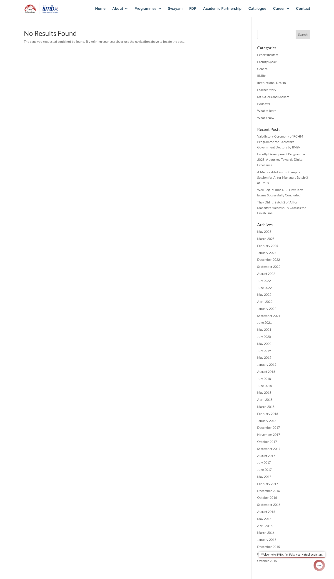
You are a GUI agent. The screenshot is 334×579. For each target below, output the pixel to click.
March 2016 (265, 532)
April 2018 (264, 399)
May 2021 (264, 329)
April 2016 (264, 526)
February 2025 (267, 246)
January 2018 (266, 421)
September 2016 (268, 504)
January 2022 (266, 309)
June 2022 (264, 288)
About (117, 9)
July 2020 (264, 336)
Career (279, 9)
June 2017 (264, 469)
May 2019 (264, 357)
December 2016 (268, 491)
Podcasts (263, 104)
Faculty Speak (267, 62)
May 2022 (264, 294)
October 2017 (267, 442)
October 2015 (267, 561)
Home (100, 9)
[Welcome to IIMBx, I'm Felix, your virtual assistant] (319, 565)
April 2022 (264, 301)
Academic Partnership (222, 9)
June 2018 (264, 386)
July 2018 (264, 379)
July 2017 (264, 462)
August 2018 (266, 371)
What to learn (267, 111)
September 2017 (268, 449)
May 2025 (264, 231)
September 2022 (268, 266)
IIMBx (261, 76)
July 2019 (264, 351)
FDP (192, 9)
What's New (265, 118)
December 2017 (268, 427)
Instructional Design (271, 83)
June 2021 (264, 322)
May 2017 (264, 477)
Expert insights (267, 55)
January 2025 (266, 253)
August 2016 (266, 512)
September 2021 (268, 316)
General (262, 69)
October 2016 (267, 497)
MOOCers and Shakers (273, 97)
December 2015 (268, 547)
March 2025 (265, 239)
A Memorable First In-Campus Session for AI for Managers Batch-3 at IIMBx (282, 177)
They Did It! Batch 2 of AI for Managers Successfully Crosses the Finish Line (281, 207)
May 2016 (264, 519)
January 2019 (266, 364)
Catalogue (257, 9)
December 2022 (268, 259)
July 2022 (264, 281)
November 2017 (268, 434)
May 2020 (264, 344)
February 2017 (267, 484)
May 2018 (264, 392)
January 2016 (266, 539)
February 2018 (267, 414)
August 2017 (266, 456)
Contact (303, 9)
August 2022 (266, 274)
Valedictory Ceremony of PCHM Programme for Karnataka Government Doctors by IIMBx (280, 141)
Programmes (146, 9)
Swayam (175, 9)
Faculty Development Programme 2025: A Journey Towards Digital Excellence (281, 159)
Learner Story (266, 90)
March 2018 (265, 407)
